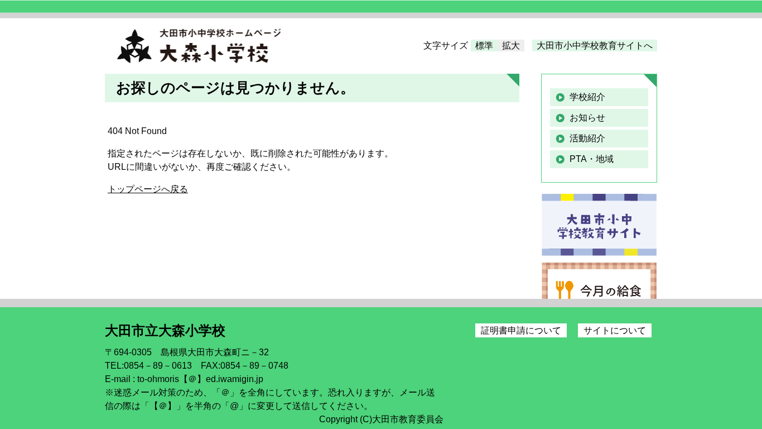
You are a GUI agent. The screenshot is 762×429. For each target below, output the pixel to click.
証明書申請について (521, 330)
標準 (484, 45)
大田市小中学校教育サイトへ (595, 45)
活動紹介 (587, 138)
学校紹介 (587, 97)
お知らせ (587, 117)
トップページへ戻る (148, 189)
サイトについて (614, 330)
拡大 (511, 45)
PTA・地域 (592, 159)
